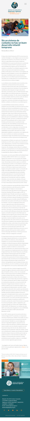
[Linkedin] (17, 410)
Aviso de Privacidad (10, 415)
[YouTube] (12, 410)
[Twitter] (8, 410)
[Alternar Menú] (25, 4)
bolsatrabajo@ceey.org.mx (8, 407)
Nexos (23, 347)
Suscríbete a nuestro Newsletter (13, 390)
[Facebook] (4, 410)
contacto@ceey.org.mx (11, 405)
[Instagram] (21, 410)
